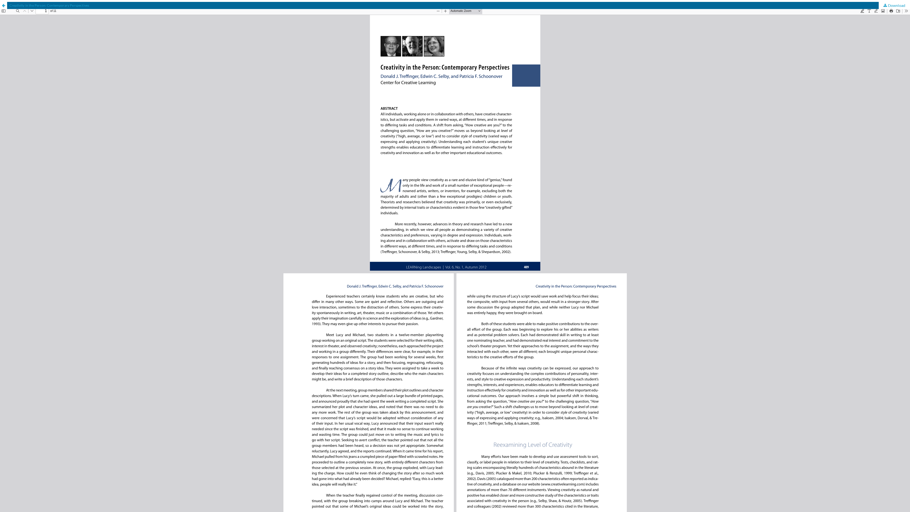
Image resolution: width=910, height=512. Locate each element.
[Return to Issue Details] (3, 5)
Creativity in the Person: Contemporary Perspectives (49, 5)
